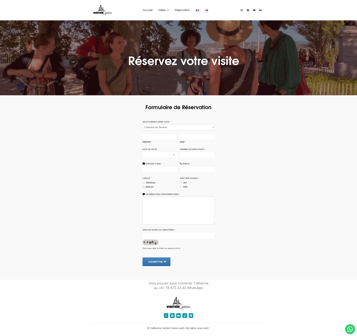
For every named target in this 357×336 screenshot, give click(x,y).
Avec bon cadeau (190, 178)
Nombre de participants (193, 149)
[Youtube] (254, 10)
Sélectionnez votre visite (157, 122)
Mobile (187, 163)
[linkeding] (260, 10)
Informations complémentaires (163, 194)
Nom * (183, 142)
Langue (147, 178)
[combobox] (160, 155)
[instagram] (242, 10)
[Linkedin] (191, 315)
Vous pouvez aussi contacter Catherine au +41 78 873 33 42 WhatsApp (178, 285)
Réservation (182, 10)
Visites (162, 10)
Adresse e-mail (154, 163)
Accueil (148, 10)
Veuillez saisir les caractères (159, 230)
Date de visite (151, 149)
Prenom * (147, 142)
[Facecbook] (248, 10)
